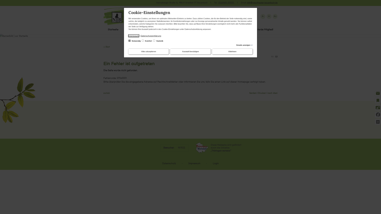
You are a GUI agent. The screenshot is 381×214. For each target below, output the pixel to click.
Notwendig (136, 41)
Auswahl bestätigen (190, 52)
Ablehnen (232, 52)
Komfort (148, 41)
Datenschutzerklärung (150, 36)
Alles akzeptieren (148, 52)
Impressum (133, 36)
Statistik (159, 41)
